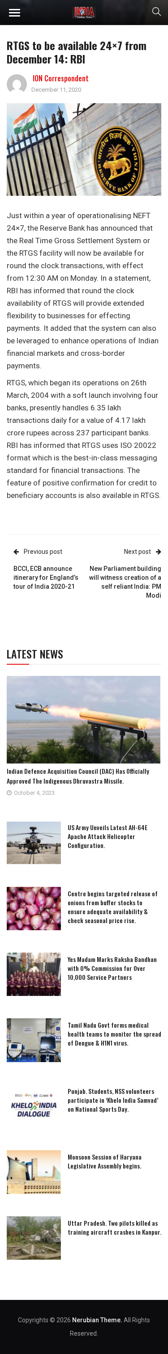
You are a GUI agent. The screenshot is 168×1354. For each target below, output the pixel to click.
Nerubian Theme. (97, 1320)
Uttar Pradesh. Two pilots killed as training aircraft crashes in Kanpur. (114, 1227)
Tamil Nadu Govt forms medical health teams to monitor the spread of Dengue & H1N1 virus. (114, 1033)
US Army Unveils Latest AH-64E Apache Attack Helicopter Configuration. (107, 836)
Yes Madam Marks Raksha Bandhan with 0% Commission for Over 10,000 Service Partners (112, 968)
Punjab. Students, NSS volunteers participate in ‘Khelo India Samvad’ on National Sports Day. (113, 1100)
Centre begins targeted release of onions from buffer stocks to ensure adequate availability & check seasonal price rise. (113, 907)
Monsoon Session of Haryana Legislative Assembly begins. (105, 1161)
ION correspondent (61, 78)
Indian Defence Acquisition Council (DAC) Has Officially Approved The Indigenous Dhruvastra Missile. (78, 775)
